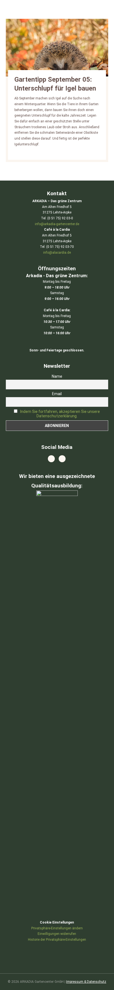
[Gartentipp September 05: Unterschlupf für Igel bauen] (57, 48)
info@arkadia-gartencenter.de (57, 224)
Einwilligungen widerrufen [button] (57, 934)
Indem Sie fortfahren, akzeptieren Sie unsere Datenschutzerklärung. (60, 413)
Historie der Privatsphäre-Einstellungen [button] (57, 940)
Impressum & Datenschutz (86, 982)
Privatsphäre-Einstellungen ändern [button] (57, 928)
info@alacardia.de (57, 252)
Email (57, 394)
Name (57, 376)
